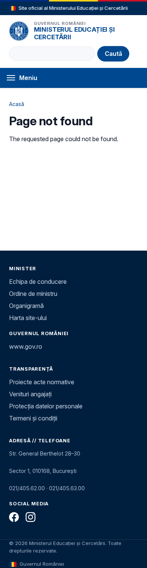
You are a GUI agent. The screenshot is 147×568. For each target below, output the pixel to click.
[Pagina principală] (19, 31)
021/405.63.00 (67, 488)
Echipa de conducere (38, 281)
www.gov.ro (25, 346)
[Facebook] (14, 517)
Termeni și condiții (33, 418)
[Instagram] (30, 517)
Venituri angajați (30, 394)
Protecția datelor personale (46, 406)
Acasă (16, 104)
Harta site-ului (28, 318)
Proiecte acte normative (41, 382)
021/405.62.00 (27, 488)
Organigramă (26, 305)
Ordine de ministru (33, 293)
